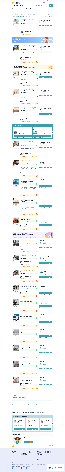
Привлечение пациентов (32, 450)
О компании (13, 450)
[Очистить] (33, 5)
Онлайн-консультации (36, 2)
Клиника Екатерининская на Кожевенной (26, 21)
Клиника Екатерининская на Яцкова (28, 108)
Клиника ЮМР (30, 425)
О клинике (38, 450)
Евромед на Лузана (24, 256)
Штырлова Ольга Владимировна (33, 421)
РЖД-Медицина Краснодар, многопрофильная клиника (26, 380)
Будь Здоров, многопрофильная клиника (27, 348)
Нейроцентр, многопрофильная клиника (27, 364)
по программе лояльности (31, 67)
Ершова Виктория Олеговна (46, 421)
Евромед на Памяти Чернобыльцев (28, 286)
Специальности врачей (48, 450)
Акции (50, 2)
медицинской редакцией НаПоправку (24, 408)
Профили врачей (47, 453)
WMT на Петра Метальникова (26, 316)
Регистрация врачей (31, 452)
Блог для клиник (31, 454)
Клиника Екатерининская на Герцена (28, 72)
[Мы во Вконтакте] (50, 446)
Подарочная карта (39, 460)
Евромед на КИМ (24, 271)
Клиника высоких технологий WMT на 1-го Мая (28, 332)
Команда (38, 451)
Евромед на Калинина (25, 242)
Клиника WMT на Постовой (26, 301)
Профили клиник (47, 454)
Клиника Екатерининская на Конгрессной (26, 143)
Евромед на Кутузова (25, 219)
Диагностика (30, 2)
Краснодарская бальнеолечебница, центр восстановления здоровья (28, 47)
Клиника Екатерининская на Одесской (29, 90)
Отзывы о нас (14, 454)
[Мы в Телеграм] (49, 446)
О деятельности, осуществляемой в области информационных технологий (21, 466)
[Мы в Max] (52, 446)
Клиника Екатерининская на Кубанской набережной (26, 163)
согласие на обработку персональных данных (54, 466)
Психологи (46, 2)
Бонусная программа (23, 453)
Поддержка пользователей (24, 454)
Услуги (27, 2)
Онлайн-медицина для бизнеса (40, 459)
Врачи (24, 2)
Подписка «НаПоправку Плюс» (40, 457)
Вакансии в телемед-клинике (40, 453)
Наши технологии (39, 454)
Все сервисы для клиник (32, 453)
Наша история (14, 451)
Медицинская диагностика (48, 451)
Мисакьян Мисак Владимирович (19, 421)
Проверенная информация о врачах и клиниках (24, 450)
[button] (23, 5)
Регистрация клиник (31, 451)
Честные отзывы (23, 452)
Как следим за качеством (40, 455)
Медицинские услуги (48, 452)
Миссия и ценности (14, 453)
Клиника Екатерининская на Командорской (26, 182)
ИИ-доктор (42, 2)
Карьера (13, 452)
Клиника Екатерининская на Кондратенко (26, 201)
